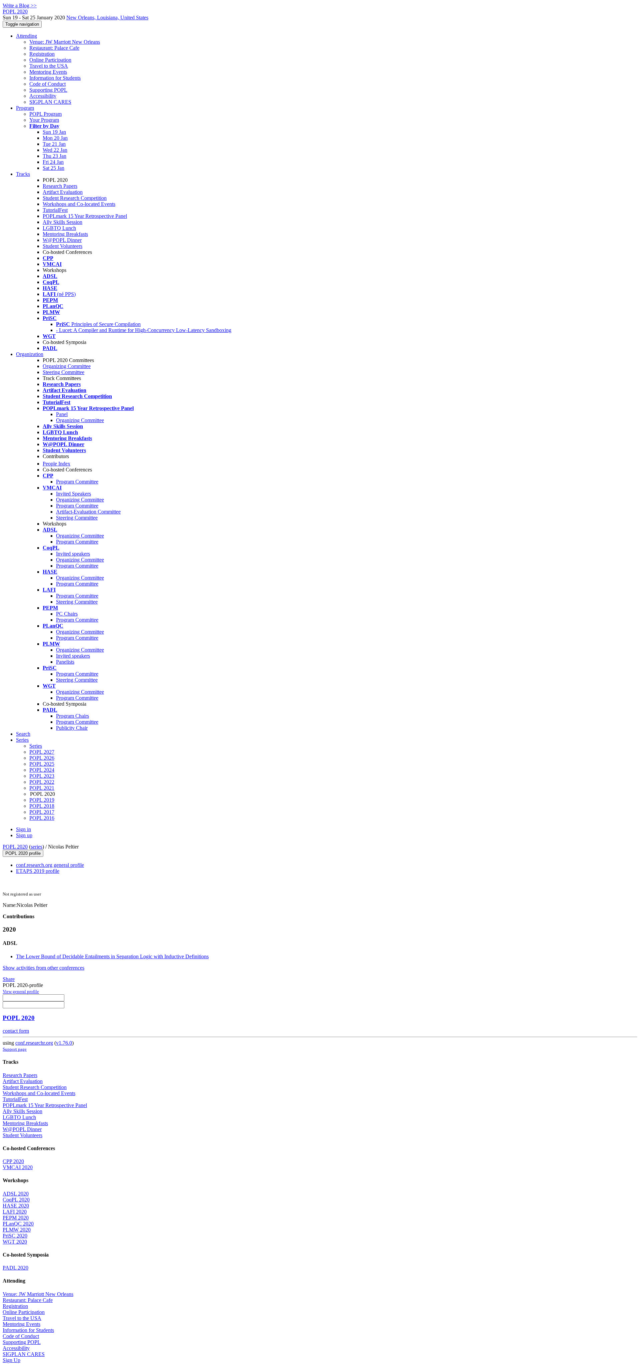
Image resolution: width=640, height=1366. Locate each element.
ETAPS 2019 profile (37, 871)
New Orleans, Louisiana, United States (107, 17)
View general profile (21, 991)
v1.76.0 (64, 1043)
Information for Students (55, 78)
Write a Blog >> (20, 5)
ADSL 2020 (16, 1194)
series (36, 846)
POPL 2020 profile (23, 853)
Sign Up (11, 1360)
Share (9, 979)
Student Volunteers (62, 246)
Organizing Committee (67, 366)
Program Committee (77, 481)
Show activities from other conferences (43, 968)
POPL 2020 (15, 846)
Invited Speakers (73, 493)
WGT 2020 (15, 1242)
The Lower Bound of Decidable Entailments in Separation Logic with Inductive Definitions (112, 956)
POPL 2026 (41, 758)
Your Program (44, 120)
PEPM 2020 (16, 1218)
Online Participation (50, 60)
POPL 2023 (41, 776)
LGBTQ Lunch (59, 228)
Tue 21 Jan (54, 144)
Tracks (23, 174)
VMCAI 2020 (18, 1167)
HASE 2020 (16, 1206)
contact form (16, 1031)
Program (25, 108)
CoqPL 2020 (16, 1200)
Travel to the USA (48, 66)
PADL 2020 (15, 1268)
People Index (56, 463)
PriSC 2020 (15, 1236)
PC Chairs (67, 614)
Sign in (23, 829)
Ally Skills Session (62, 222)
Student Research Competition (75, 198)
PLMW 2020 (17, 1230)
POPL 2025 (41, 764)
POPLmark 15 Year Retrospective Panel (85, 216)
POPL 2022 (41, 782)
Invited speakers (73, 554)
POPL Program (45, 114)
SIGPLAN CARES (50, 102)
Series (35, 746)
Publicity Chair (72, 728)
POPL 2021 (41, 788)
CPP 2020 (13, 1161)
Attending (26, 36)
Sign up (24, 835)
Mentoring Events (48, 72)
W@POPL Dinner (62, 240)
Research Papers (60, 186)
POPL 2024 (41, 770)
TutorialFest (55, 210)
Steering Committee (63, 372)
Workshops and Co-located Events (79, 204)
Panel (62, 414)
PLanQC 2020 (18, 1224)
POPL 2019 (41, 800)
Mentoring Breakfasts (65, 234)
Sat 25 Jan (53, 168)
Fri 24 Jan (53, 162)
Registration (42, 54)
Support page (15, 1049)
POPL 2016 (41, 818)
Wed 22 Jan (55, 150)
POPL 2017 (41, 812)
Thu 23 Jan (54, 156)
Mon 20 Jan (55, 138)
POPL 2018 (41, 806)
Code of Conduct (47, 84)
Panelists (65, 662)
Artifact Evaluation (63, 192)
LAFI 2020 (15, 1212)
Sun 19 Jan (54, 132)
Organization (29, 354)
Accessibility (42, 96)
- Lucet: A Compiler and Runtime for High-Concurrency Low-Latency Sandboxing (143, 330)
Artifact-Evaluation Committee (88, 512)
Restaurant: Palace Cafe (54, 48)
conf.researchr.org (34, 1043)
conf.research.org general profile (50, 865)
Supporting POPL (48, 90)
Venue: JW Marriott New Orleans (64, 42)
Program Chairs (72, 716)
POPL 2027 (41, 752)
